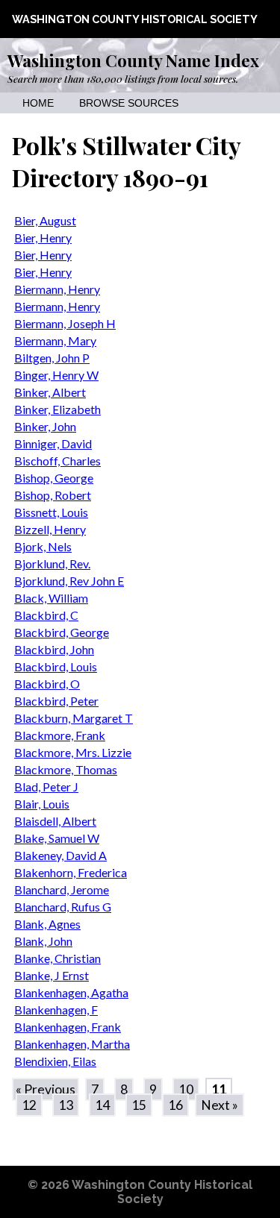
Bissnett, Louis (51, 512)
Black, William (51, 598)
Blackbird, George (61, 632)
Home (38, 103)
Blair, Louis (41, 804)
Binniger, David (53, 443)
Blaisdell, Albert (55, 821)
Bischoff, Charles (57, 460)
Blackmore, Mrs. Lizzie (72, 752)
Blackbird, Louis (55, 666)
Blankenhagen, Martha (72, 1044)
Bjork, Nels (43, 546)
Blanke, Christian (57, 958)
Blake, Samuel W (56, 838)
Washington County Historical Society (135, 19)
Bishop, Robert (52, 495)
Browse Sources (128, 103)
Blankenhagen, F (56, 1009)
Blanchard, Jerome (61, 889)
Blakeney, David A (60, 855)
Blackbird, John (54, 649)
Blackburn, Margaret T (73, 718)
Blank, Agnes (47, 924)
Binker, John (45, 426)
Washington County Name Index (133, 60)
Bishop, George (53, 478)
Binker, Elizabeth (57, 409)
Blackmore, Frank (59, 735)
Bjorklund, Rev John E (69, 581)
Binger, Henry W (56, 375)
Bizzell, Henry (50, 529)
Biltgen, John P (52, 358)
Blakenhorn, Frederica (70, 872)
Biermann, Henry (57, 289)
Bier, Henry (43, 237)
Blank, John (43, 941)
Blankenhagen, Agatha (71, 992)
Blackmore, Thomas (65, 769)
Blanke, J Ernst (51, 975)
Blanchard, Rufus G (62, 907)
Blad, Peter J (46, 786)
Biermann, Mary (55, 340)
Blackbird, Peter (56, 701)
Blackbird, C (46, 615)
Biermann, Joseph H (65, 323)
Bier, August (45, 220)
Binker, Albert (50, 392)
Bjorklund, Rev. (52, 563)
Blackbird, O (47, 684)
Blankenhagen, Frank (67, 1027)
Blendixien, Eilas (55, 1061)
